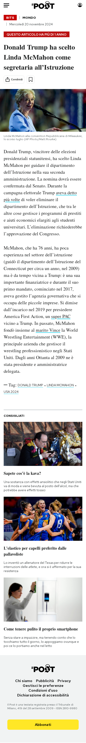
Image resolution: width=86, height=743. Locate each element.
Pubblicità (45, 680)
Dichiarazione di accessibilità (43, 695)
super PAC (60, 316)
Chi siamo (23, 680)
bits (10, 18)
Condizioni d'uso (43, 690)
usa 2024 (11, 392)
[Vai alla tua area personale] (80, 5)
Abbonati (43, 724)
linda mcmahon (60, 385)
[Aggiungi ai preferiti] (30, 79)
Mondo (29, 18)
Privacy (64, 680)
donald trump (30, 385)
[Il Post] (43, 5)
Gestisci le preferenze (43, 685)
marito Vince (48, 330)
